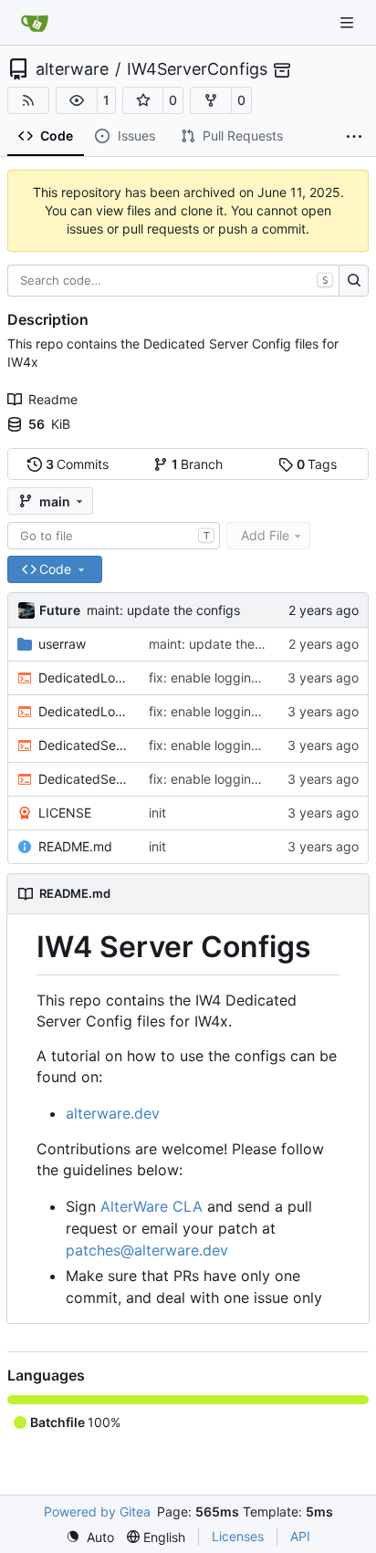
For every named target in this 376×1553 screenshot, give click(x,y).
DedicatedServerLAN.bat (84, 779)
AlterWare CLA (151, 1206)
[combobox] (113, 535)
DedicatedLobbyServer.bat (84, 677)
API (300, 1536)
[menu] (90, 1537)
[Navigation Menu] (348, 22)
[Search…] (354, 281)
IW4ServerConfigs (197, 69)
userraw (62, 643)
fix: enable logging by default (236, 677)
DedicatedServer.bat (84, 745)
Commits (78, 464)
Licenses (238, 1536)
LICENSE (64, 812)
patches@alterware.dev (147, 1250)
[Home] (34, 22)
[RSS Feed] (28, 100)
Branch (198, 464)
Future (59, 610)
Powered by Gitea (97, 1511)
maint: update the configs (163, 610)
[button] (77, 100)
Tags (317, 464)
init (157, 812)
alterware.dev (113, 1113)
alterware (72, 69)
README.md (75, 846)
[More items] (354, 137)
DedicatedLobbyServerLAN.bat (84, 711)
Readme (53, 399)
